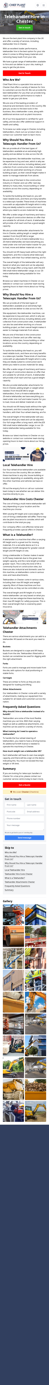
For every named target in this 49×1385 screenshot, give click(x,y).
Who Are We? (11, 852)
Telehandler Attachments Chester (20, 882)
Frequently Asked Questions (17, 886)
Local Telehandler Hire (15, 870)
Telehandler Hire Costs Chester (19, 874)
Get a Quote (24, 785)
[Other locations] (37, 5)
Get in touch (24, 27)
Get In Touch (25, 73)
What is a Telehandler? (15, 878)
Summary (9, 890)
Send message (24, 837)
